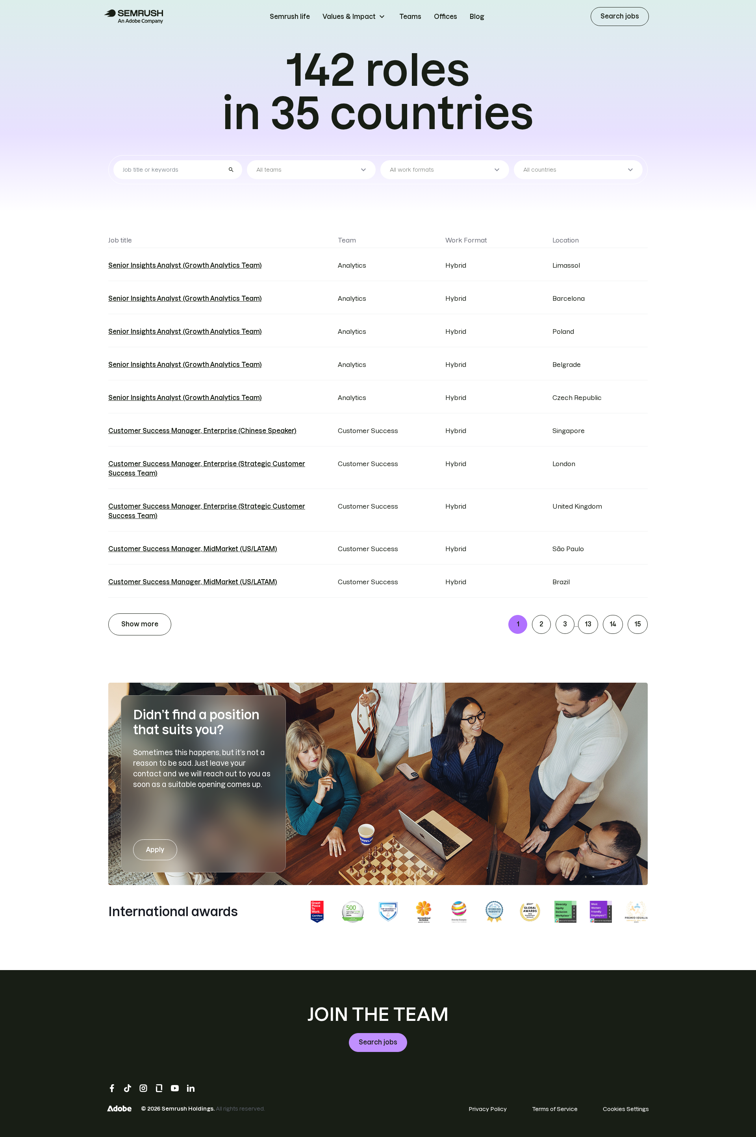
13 (588, 624)
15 (637, 624)
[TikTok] (127, 1088)
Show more (139, 624)
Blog (477, 16)
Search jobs (619, 16)
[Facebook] (112, 1088)
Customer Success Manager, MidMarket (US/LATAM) (192, 548)
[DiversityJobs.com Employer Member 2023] (388, 912)
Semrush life (290, 16)
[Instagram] (143, 1088)
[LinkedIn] (190, 1088)
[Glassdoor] (159, 1088)
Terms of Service (555, 1109)
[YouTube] (175, 1088)
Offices (445, 16)
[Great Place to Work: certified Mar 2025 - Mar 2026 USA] (317, 912)
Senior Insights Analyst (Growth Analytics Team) (185, 265)
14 (613, 624)
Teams (410, 16)
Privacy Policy (488, 1109)
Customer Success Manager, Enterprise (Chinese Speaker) (202, 430)
